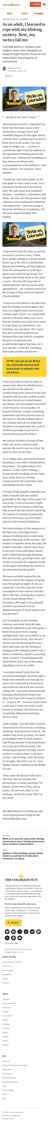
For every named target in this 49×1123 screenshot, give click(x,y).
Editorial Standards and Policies (15, 1065)
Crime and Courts (9, 1003)
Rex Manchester (15, 68)
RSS (4, 1098)
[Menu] (44, 4)
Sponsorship (7, 970)
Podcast (5, 983)
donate (40, 14)
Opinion (5, 19)
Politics (5, 1036)
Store (4, 1094)
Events (5, 979)
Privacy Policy (7, 1119)
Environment (7, 1016)
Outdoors (6, 1028)
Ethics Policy (7, 1069)
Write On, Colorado (19, 19)
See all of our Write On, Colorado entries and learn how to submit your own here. (23, 366)
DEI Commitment (9, 1078)
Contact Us (6, 966)
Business (6, 999)
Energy (5, 1012)
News (9, 13)
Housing (5, 1024)
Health (5, 1020)
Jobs (4, 1086)
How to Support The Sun (12, 962)
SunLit (5, 1041)
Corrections (7, 1074)
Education (6, 1007)
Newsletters (7, 974)
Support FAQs (7, 1090)
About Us (6, 1061)
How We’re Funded (9, 1082)
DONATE (36, 4)
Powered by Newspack (11, 1116)
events (24, 13)
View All (5, 1045)
